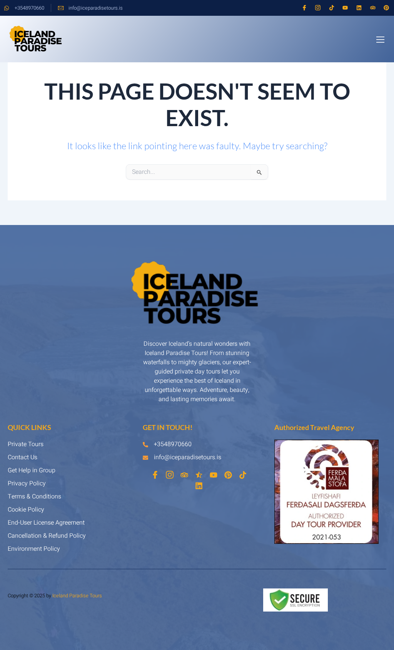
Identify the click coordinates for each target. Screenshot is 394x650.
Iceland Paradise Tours (77, 595)
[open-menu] (380, 39)
